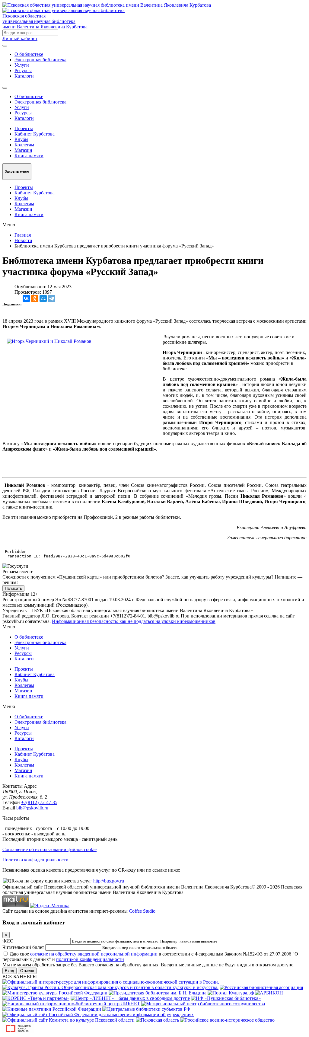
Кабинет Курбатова (34, 133)
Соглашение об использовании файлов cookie (49, 849)
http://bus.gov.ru (108, 880)
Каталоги (24, 75)
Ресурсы (23, 70)
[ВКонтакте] (26, 298)
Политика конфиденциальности (35, 859)
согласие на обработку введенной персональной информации (94, 953)
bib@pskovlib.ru (32, 807)
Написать (13, 588)
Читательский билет (23, 947)
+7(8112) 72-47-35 (39, 802)
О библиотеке (28, 54)
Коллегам (24, 144)
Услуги (21, 65)
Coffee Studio (142, 911)
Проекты (23, 128)
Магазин (23, 150)
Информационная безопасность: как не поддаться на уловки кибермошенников (133, 621)
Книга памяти (28, 155)
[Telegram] (51, 298)
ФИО (8, 940)
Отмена (27, 970)
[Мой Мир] (43, 298)
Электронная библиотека (40, 59)
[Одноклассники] (34, 298)
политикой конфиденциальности (90, 959)
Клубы (21, 139)
